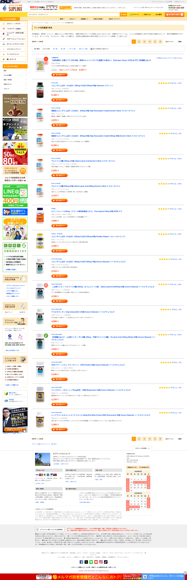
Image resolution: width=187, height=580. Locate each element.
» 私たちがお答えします (12, 350)
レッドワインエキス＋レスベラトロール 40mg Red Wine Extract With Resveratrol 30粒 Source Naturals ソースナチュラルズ (100, 415)
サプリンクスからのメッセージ (15, 285)
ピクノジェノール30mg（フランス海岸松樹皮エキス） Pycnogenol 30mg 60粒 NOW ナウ (86, 211)
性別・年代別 (8, 80)
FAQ (83, 557)
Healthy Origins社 (56, 233)
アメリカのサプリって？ (13, 288)
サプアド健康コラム (12, 291)
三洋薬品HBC (55, 57)
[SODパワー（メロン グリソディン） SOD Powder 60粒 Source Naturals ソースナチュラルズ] (40, 369)
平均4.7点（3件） (177, 387)
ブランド (6, 89)
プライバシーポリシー (123, 557)
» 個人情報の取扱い (85, 502)
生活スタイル (8, 84)
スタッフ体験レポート (12, 296)
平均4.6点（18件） (176, 108)
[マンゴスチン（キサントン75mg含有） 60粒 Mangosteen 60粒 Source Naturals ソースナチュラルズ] (40, 394)
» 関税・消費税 (39, 502)
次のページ (169, 41)
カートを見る (61, 557)
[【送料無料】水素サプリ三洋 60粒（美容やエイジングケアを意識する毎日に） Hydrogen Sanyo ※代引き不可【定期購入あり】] (40, 65)
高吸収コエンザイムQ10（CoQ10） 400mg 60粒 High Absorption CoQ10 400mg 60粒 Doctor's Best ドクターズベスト (98, 136)
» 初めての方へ (64, 464)
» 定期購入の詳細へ (11, 269)
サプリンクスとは (157, 1)
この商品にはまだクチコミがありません (169, 58)
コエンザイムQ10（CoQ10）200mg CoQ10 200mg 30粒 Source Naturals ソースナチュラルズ (88, 262)
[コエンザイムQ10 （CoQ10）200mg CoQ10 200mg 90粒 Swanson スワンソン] (40, 90)
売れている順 (83, 49)
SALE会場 (72, 553)
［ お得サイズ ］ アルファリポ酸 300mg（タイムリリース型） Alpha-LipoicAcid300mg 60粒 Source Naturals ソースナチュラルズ (102, 287)
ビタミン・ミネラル (82, 553)
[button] (163, 576)
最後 (179, 41)
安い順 (55, 49)
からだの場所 (8, 75)
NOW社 (53, 208)
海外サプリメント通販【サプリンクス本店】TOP (55, 553)
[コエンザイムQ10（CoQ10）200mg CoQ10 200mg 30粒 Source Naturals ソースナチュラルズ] (40, 266)
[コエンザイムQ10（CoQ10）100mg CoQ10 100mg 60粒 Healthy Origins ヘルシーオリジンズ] (40, 241)
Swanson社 (54, 82)
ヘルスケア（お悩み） (95, 553)
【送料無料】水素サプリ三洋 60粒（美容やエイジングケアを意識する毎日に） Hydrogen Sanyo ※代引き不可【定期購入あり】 (101, 60)
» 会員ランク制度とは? (12, 385)
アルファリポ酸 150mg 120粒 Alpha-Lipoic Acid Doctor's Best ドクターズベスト (83, 161)
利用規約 (104, 557)
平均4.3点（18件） (176, 184)
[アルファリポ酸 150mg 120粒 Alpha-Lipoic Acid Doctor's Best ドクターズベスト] (40, 165)
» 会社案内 (56, 464)
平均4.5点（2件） (177, 259)
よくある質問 (168, 1)
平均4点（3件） (177, 309)
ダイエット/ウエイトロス (116, 553)
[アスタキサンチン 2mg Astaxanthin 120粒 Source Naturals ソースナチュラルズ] (40, 316)
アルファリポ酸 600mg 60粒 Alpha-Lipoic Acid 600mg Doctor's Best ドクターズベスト (86, 186)
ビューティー (128, 553)
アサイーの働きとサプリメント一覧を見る (44, 444)
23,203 (22, 312)
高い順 (63, 49)
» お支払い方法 (39, 483)
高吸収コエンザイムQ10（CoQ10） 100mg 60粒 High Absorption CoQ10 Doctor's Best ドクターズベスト (93, 111)
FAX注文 (11, 399)
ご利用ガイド (178, 1)
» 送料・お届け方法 (70, 481)
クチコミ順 (72, 49)
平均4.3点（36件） (176, 159)
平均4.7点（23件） (176, 234)
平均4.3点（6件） (177, 133)
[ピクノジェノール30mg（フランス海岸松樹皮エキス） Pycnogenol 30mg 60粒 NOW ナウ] (40, 215)
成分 (5, 70)
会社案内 (97, 557)
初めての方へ (13, 393)
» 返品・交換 (98, 479)
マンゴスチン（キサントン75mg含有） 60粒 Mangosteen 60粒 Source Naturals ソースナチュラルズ (91, 390)
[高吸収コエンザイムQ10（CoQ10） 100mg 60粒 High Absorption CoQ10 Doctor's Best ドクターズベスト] (40, 115)
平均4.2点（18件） (176, 284)
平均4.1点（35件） (176, 335)
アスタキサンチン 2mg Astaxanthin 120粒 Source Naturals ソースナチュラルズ (82, 312)
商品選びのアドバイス (12, 293)
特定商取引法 (111, 557)
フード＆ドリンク (138, 553)
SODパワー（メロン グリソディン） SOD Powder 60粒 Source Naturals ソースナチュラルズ (88, 365)
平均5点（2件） (177, 362)
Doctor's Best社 (55, 108)
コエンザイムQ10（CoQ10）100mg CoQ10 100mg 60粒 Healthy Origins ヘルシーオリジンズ (88, 236)
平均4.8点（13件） (176, 83)
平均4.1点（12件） (176, 209)
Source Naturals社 (56, 259)
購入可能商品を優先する (100, 49)
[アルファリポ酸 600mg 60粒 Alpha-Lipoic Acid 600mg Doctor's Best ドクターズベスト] (40, 190)
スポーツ (105, 553)
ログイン (136, 7)
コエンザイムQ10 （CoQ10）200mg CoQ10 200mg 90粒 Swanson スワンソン (82, 85)
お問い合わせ (90, 557)
